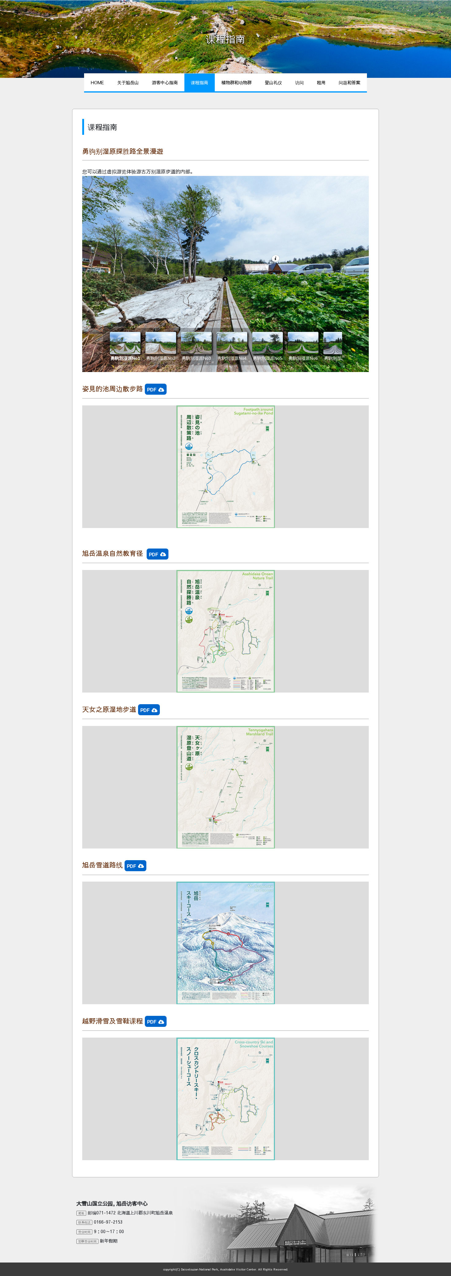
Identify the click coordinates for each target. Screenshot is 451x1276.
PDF (151, 389)
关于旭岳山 (128, 82)
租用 (321, 82)
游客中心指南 (165, 82)
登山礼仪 (273, 82)
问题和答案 (349, 82)
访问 (299, 82)
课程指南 (199, 82)
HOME (97, 82)
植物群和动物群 (237, 82)
